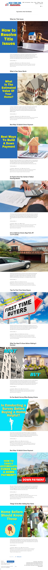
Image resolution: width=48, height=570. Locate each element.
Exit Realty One (21, 225)
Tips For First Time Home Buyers (20, 290)
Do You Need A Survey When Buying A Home (24, 397)
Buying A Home (29, 442)
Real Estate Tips (18, 65)
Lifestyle (23, 223)
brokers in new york (13, 64)
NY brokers (29, 64)
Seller (35, 2)
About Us (36, 3)
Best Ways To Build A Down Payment (21, 125)
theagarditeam (13, 116)
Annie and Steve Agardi (17, 117)
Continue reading (14, 60)
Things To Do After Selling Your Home (22, 504)
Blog (42, 2)
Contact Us (41, 3)
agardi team (12, 117)
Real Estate (28, 116)
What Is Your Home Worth (18, 71)
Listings (22, 281)
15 (15, 556)
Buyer (32, 2)
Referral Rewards (40, 561)
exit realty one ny (26, 225)
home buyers (24, 336)
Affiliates (38, 2)
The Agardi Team (29, 65)
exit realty (17, 225)
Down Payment (33, 169)
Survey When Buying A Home (14, 445)
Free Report (24, 116)
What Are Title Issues (17, 19)
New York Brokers (19, 64)
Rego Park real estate (23, 65)
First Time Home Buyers (18, 336)
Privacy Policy (35, 561)
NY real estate (33, 64)
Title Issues (33, 65)
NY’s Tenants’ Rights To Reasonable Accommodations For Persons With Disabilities (33, 566)
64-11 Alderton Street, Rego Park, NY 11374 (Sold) (22, 233)
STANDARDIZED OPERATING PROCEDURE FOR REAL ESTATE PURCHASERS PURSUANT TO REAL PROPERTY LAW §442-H (34, 563)
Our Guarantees (27, 2)
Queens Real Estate (12, 65)
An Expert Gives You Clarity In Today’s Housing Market (22, 177)
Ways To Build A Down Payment (25, 171)
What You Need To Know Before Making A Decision (23, 344)
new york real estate (24, 64)
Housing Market (31, 225)
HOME (23, 2)
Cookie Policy (8, 567)
